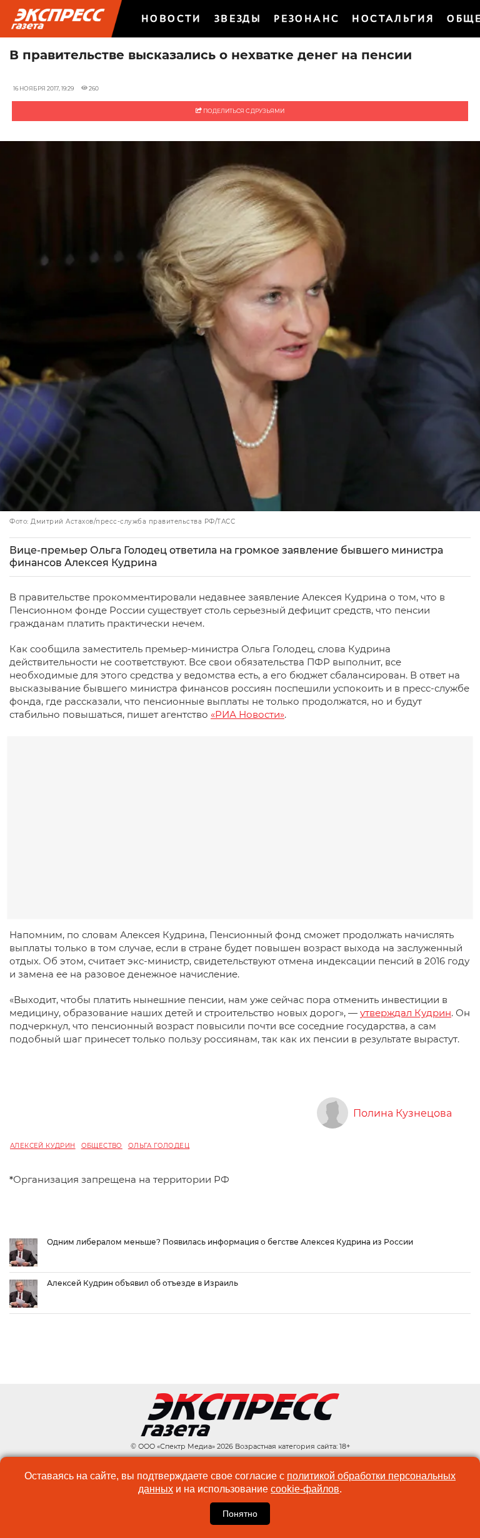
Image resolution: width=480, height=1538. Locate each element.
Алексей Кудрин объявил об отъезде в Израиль (142, 1283)
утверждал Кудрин (405, 1013)
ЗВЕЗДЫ (237, 18)
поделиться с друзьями (243, 110)
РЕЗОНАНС (306, 18)
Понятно (240, 1514)
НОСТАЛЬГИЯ (393, 18)
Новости (171, 18)
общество (101, 1146)
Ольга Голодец (158, 1146)
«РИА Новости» (247, 714)
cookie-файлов (305, 1489)
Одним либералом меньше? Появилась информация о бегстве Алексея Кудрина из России (230, 1242)
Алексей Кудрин (43, 1146)
